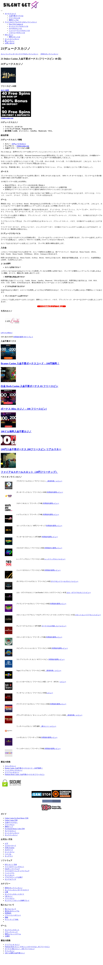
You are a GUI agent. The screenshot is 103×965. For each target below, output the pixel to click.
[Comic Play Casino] (8, 533)
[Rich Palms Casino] (8, 734)
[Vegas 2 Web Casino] (8, 678)
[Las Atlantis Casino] (8, 667)
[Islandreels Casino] (8, 611)
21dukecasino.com (7, 118)
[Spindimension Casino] (8, 656)
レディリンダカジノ (7, 332)
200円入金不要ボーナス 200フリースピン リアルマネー (31, 449)
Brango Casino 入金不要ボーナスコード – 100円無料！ (30, 363)
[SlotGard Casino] (8, 645)
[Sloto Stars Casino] (8, 555)
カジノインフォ (6, 54)
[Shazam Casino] (8, 745)
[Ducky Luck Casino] (8, 500)
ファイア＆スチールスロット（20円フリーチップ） (29, 472)
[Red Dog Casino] (8, 567)
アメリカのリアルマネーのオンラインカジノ (21, 22)
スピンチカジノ (10, 766)
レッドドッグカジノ (51, 559)
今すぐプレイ (28, 337)
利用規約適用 (18, 337)
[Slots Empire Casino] (8, 622)
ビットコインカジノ (12, 39)
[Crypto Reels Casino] (8, 711)
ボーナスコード (10, 13)
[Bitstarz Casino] (8, 689)
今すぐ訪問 (5, 90)
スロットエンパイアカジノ (84, 615)
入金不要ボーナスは (16, 16)
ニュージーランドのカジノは (19, 30)
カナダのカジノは (15, 28)
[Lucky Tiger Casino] (8, 544)
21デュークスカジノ (19, 144)
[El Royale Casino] (8, 600)
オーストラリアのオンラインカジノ (25, 54)
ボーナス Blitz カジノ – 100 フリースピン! (24, 408)
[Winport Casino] (8, 756)
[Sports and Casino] (8, 511)
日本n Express (9, 848)
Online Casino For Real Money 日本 (16, 818)
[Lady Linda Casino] (12, 328)
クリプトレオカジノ (12, 772)
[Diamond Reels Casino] (8, 589)
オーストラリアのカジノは (18, 26)
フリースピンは (14, 18)
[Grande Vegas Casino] (8, 723)
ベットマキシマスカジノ (14, 770)
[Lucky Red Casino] (8, 700)
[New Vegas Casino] (8, 578)
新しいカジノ (9, 41)
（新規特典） (51, 481)
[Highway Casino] (8, 522)
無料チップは (14, 20)
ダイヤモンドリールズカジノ (61, 581)
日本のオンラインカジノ (49, 54)
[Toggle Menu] (1, 10)
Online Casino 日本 (11, 820)
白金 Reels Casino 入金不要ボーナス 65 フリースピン (29, 386)
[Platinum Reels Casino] (8, 489)
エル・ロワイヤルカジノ (75, 592)
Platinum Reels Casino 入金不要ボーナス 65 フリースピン (25, 774)
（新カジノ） (45, 726)
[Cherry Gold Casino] (8, 633)
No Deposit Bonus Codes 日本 (15, 829)
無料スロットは (14, 37)
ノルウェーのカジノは (17, 32)
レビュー (59, 481)
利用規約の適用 (50, 548)
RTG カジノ (9, 35)
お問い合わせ (9, 43)
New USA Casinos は (16, 24)
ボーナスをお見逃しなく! (51, 626)
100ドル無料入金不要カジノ (16, 431)
